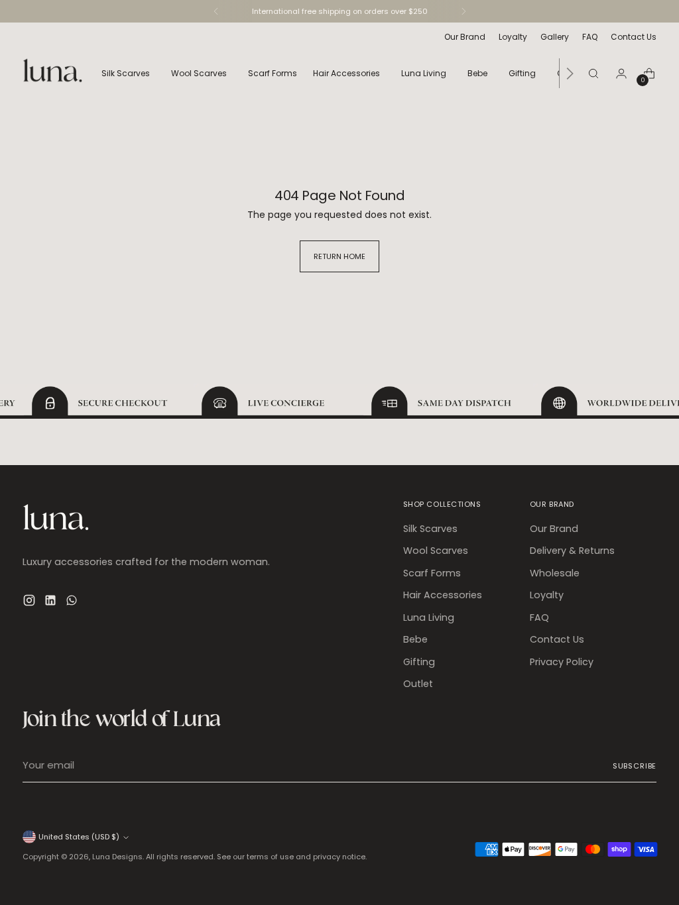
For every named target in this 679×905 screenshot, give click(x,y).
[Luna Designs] (52, 73)
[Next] (463, 11)
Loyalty (547, 595)
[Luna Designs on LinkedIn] (52, 602)
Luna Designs (117, 856)
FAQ (539, 617)
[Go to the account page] (621, 73)
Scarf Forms (432, 573)
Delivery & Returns (572, 550)
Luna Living (428, 617)
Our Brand (554, 528)
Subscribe (635, 766)
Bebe (415, 639)
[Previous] (216, 11)
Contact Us (557, 639)
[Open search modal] (593, 73)
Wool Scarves (435, 550)
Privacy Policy (561, 661)
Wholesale (555, 573)
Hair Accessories (442, 595)
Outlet (418, 683)
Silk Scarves (430, 528)
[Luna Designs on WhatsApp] (73, 602)
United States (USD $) (78, 836)
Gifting (419, 661)
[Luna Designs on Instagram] (30, 602)
